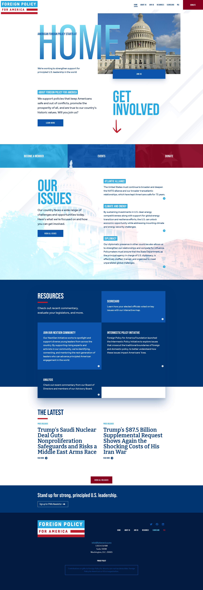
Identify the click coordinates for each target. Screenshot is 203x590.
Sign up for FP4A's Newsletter (51, 504)
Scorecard (170, 5)
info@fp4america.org (101, 542)
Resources (160, 5)
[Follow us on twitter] (151, 524)
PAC (178, 5)
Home (136, 5)
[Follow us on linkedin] (162, 524)
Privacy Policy (101, 561)
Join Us (151, 5)
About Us (143, 5)
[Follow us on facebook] (157, 524)
